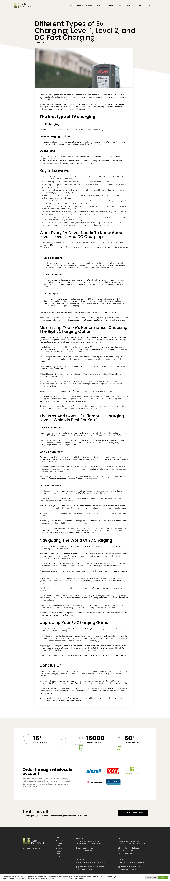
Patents (59, 848)
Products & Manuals (85, 6)
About (120, 6)
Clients (110, 6)
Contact (138, 6)
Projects (100, 6)
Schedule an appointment (133, 813)
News (129, 6)
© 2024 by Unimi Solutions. (32, 849)
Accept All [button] (163, 878)
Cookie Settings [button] (151, 878)
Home (71, 6)
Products (59, 840)
